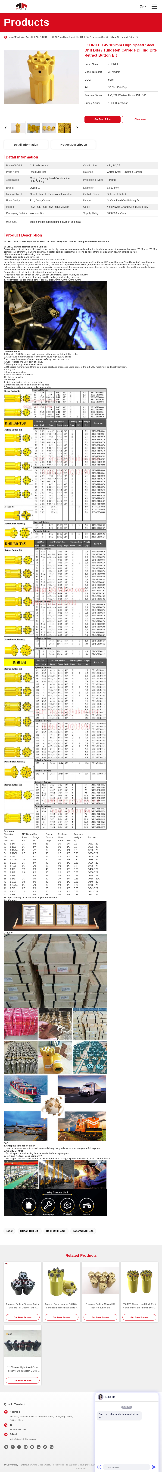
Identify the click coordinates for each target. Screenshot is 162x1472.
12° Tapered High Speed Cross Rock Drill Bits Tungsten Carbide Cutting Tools (22, 1369)
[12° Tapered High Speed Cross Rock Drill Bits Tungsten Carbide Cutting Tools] (22, 1343)
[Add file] (99, 1466)
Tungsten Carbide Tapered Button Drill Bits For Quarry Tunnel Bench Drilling (23, 1306)
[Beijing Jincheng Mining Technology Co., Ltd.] (21, 6)
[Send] (154, 1466)
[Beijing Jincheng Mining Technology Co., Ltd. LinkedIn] (38, 1448)
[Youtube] (32, 1448)
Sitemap (25, 1464)
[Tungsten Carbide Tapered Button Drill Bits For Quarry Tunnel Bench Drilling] (22, 1281)
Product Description (73, 144)
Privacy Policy (11, 1464)
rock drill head (55, 1231)
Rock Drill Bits (32, 37)
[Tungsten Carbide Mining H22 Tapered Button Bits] (100, 1280)
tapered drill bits (83, 1231)
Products (19, 37)
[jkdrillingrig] (51, 1448)
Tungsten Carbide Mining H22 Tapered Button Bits (100, 1306)
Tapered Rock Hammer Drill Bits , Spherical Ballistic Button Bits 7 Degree (61, 1306)
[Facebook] (19, 1448)
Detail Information (26, 144)
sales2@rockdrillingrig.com (23, 1439)
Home (11, 37)
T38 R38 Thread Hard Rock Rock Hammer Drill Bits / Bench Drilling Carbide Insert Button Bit (139, 1306)
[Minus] (154, 1397)
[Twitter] (12, 1448)
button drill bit (29, 1231)
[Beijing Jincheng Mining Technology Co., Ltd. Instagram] (25, 1448)
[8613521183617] (45, 1448)
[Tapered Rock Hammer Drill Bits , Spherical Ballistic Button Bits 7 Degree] (61, 1281)
